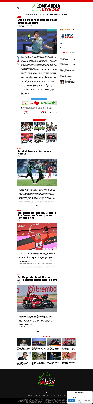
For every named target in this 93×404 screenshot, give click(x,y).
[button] (91, 392)
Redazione (23, 26)
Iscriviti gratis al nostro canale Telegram (40, 98)
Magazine (51, 14)
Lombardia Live (48, 107)
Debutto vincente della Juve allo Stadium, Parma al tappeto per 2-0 (26, 0)
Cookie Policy (79, 402)
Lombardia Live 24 (25, 108)
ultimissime (50, 108)
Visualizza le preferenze (87, 400)
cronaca (38, 107)
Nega (79, 400)
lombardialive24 (31, 108)
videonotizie (24, 109)
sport (46, 108)
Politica (40, 14)
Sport (48, 14)
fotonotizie (43, 107)
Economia (44, 14)
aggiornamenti (26, 107)
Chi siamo (27, 14)
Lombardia (35, 14)
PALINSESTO (56, 14)
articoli (31, 107)
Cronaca (31, 14)
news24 (36, 108)
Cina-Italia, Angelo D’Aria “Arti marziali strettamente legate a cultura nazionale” (78, 0)
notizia (39, 108)
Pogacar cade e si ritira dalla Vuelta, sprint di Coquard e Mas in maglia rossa (52, 0)
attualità (35, 107)
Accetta (71, 400)
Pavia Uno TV (61, 14)
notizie (43, 108)
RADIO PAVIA (65, 14)
